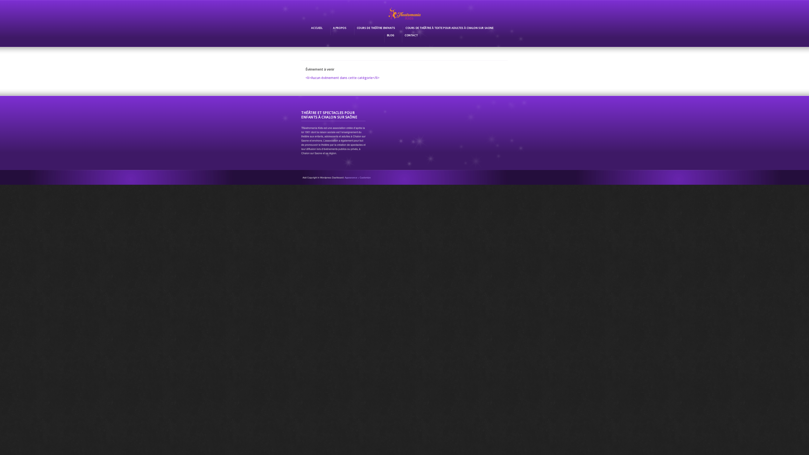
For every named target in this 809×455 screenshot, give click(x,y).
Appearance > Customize (358, 177)
